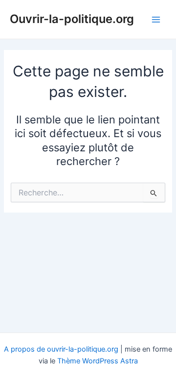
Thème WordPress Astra (97, 361)
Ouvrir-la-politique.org (72, 19)
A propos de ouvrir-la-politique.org (61, 349)
